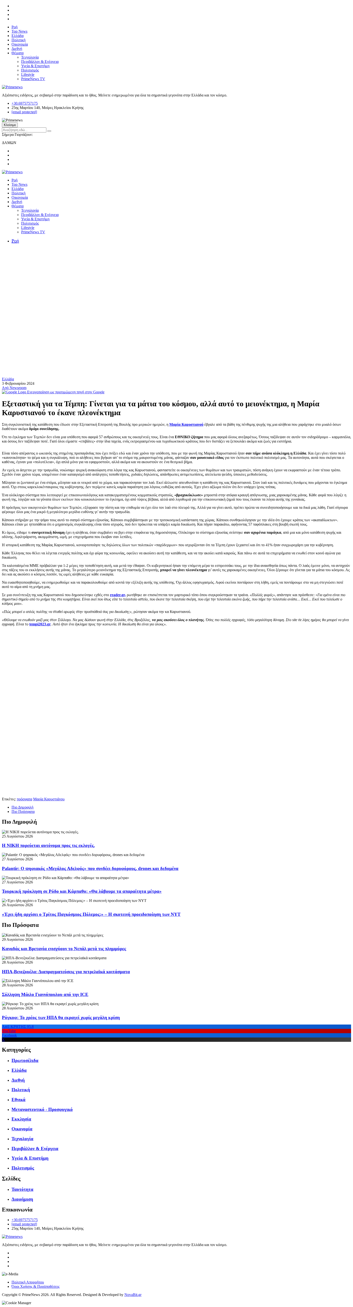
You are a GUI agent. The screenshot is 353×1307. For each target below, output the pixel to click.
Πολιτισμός (30, 70)
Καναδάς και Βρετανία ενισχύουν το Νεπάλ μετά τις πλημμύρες (64, 948)
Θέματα (18, 53)
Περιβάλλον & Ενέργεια (40, 62)
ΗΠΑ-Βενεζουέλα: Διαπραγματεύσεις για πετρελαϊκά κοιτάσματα (66, 971)
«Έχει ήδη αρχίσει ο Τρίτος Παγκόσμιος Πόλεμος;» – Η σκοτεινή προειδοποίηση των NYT (91, 914)
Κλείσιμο (10, 125)
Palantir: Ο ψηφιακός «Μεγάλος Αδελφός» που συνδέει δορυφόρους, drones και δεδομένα (90, 868)
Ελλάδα (18, 36)
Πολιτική (18, 40)
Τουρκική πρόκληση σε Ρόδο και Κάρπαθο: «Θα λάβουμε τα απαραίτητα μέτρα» (82, 891)
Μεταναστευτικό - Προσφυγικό (42, 1109)
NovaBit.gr (132, 1295)
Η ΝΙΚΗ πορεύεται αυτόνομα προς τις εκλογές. (48, 845)
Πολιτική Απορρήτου (28, 1282)
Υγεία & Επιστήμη (35, 66)
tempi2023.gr (40, 624)
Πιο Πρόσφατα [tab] (23, 811)
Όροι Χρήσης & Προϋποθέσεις (36, 1286)
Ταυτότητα (22, 1189)
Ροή (15, 27)
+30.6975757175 (25, 103)
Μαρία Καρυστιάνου (49, 799)
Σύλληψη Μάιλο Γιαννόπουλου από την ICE (45, 994)
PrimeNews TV (33, 79)
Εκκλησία (21, 1118)
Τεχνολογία (30, 57)
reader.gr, (118, 595)
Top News (19, 31)
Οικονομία (20, 44)
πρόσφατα (24, 799)
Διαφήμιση (22, 1199)
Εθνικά (18, 1099)
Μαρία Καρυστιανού (186, 424)
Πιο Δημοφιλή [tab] (22, 807)
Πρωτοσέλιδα (25, 1060)
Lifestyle (27, 74)
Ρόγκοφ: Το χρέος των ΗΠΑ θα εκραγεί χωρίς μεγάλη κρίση (61, 1017)
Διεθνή (17, 49)
